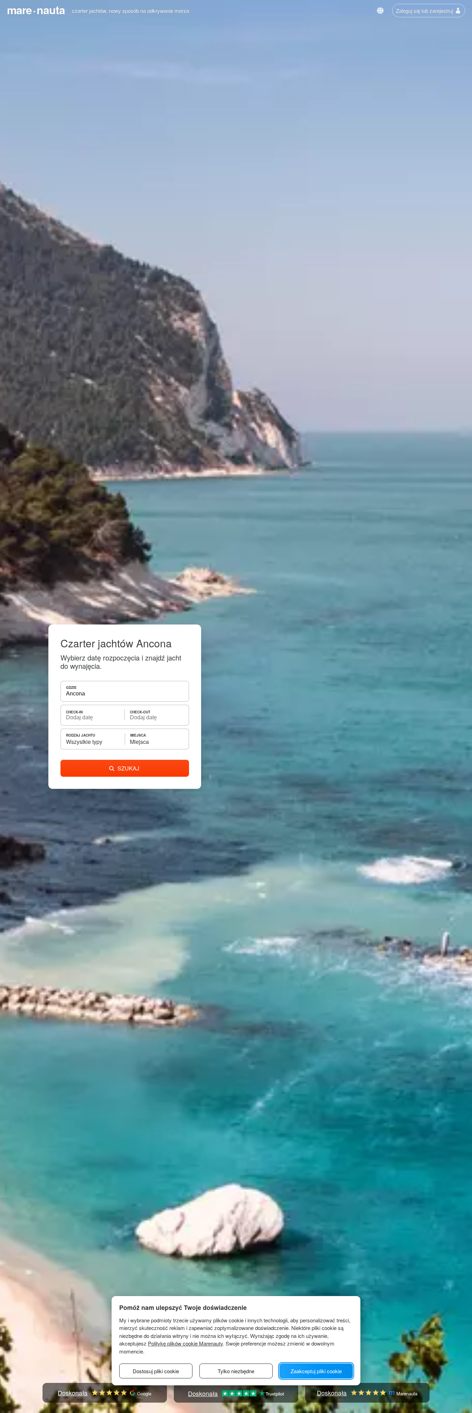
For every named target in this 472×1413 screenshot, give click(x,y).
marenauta (36, 10)
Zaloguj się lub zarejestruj (424, 10)
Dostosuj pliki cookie (156, 1371)
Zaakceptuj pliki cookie (316, 1371)
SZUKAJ (128, 768)
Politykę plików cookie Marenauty (185, 1343)
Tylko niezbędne (236, 1371)
